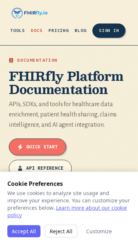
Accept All (24, 231)
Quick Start (42, 147)
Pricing (59, 30)
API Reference (44, 168)
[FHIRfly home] (29, 13)
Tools (17, 30)
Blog (80, 30)
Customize (99, 231)
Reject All (61, 231)
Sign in (109, 30)
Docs (37, 30)
